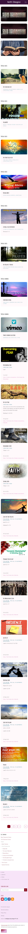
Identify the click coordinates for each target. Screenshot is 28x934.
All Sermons (3, 834)
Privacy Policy (3, 912)
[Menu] (26, 2)
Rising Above (5, 379)
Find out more (4, 925)
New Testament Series (6, 837)
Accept (4, 931)
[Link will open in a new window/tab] (2, 899)
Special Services (5, 865)
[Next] (25, 826)
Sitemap (2, 915)
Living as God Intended (8, 855)
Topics (4, 377)
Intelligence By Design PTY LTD (11, 918)
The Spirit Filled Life (7, 851)
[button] (25, 889)
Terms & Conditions (4, 909)
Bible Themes (5, 844)
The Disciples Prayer (7, 857)
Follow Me (5, 422)
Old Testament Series (6, 839)
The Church (4, 862)
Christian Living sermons (11, 377)
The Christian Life (20, 377)
